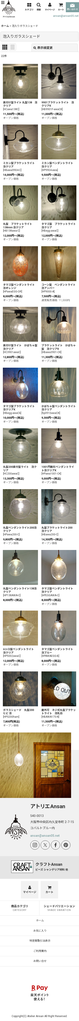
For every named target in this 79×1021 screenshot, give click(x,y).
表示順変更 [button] (45, 48)
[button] (2, 3)
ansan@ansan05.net (66, 15)
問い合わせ (72, 9)
